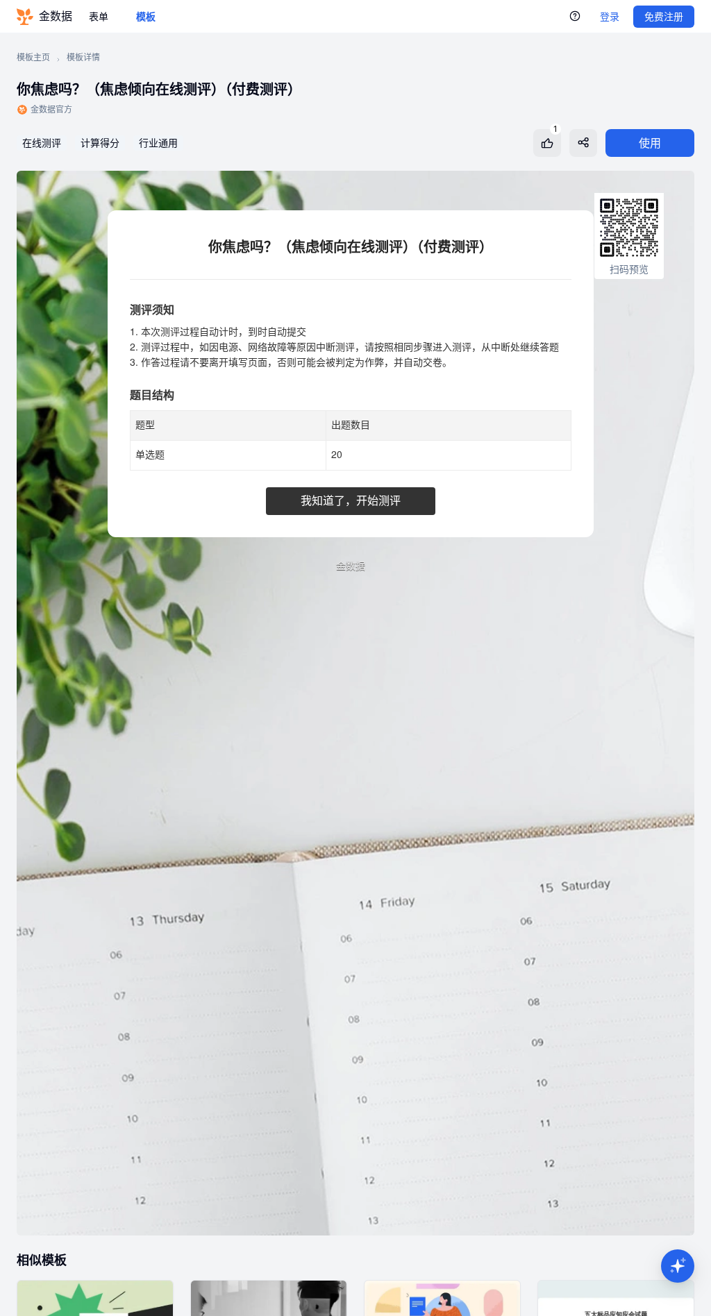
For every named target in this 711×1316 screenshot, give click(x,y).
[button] (677, 1266)
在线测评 (41, 143)
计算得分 (100, 143)
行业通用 (158, 143)
